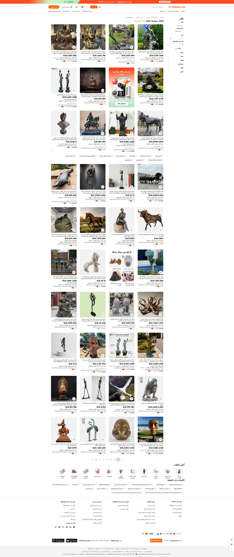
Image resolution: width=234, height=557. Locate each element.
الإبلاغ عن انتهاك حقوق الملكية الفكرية (92, 519)
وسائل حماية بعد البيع (149, 516)
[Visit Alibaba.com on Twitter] (67, 527)
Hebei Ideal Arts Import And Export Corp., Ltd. (92, 148)
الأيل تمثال (74, 484)
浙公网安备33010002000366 (146, 554)
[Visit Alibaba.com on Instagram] (63, 527)
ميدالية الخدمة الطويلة (104, 484)
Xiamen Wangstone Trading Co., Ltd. (95, 199)
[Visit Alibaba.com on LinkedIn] (70, 527)
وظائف (180, 516)
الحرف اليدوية (139, 17)
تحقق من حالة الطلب (69, 512)
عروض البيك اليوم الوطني (117, 488)
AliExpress (91, 548)
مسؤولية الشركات (177, 512)
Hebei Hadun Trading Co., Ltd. (126, 62)
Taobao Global (125, 548)
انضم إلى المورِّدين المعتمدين (67, 516)
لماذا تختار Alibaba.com (175, 505)
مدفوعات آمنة (151, 505)
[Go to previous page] (121, 459)
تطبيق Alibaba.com (84, 540)
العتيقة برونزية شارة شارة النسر (87, 156)
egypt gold (132, 156)
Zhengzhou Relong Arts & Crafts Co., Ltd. (151, 59)
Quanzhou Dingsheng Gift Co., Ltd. (67, 145)
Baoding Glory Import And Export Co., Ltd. (65, 286)
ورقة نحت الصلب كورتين (105, 156)
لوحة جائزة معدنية (120, 156)
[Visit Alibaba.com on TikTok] (56, 527)
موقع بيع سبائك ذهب (149, 488)
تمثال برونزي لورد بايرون (88, 484)
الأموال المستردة (97, 516)
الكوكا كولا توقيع (177, 488)
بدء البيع (73, 509)
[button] (99, 7)
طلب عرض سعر (124, 509)
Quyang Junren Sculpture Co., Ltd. (67, 243)
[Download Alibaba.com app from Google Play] (58, 540)
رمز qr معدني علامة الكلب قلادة (60, 484)
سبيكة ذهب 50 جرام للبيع (134, 488)
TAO (131, 548)
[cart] (76, 7)
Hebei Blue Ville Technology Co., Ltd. (66, 59)
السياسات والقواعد (150, 523)
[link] (231, 539)
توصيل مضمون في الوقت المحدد (146, 512)
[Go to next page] (92, 459)
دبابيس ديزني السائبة (164, 488)
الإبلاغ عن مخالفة (97, 523)
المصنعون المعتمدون (123, 505)
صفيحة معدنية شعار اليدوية (175, 484)
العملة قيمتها (128, 160)
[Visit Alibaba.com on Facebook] (74, 527)
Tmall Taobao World (108, 548)
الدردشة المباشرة (97, 509)
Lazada (117, 548)
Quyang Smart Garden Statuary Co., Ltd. (123, 327)
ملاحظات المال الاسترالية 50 (154, 160)
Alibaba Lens (175, 540)
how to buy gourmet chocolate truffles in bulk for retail (126, 492)
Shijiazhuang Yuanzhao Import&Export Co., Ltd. (64, 201)
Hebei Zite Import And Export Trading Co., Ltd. (150, 148)
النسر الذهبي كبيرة (70, 156)
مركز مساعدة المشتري (96, 505)
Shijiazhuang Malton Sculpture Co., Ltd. (94, 102)
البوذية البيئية (158, 156)
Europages (143, 548)
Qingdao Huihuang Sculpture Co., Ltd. (94, 242)
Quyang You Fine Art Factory (155, 199)
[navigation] (175, 238)
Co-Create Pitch (177, 509)
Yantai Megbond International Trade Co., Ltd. (121, 199)
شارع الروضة (89, 488)
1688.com (98, 548)
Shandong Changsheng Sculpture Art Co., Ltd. (92, 59)
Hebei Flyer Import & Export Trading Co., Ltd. (150, 284)
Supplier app (115, 540)
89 (96, 459)
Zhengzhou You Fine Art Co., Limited (124, 149)
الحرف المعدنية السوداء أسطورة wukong (141, 484)
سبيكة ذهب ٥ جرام (101, 488)
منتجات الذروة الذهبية (145, 156)
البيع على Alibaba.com (69, 505)
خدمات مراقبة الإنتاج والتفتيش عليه (146, 519)
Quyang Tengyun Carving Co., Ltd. (124, 243)
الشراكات (72, 519)
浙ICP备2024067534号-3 (163, 554)
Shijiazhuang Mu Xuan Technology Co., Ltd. (151, 327)
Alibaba (162, 17)
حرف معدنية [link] (129, 17)
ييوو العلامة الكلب (160, 484)
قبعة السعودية (139, 160)
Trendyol (136, 548)
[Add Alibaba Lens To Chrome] (156, 540)
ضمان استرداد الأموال (149, 509)
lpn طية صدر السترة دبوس (120, 484)
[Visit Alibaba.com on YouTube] (59, 527)
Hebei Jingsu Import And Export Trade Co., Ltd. (150, 242)
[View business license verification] (133, 554)
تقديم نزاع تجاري (97, 512)
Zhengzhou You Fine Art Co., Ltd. (67, 105)
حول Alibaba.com (177, 501)
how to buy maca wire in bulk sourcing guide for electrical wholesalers (163, 492)
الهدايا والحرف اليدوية (151, 17)
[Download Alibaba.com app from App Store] (71, 540)
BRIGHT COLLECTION (99, 327)
